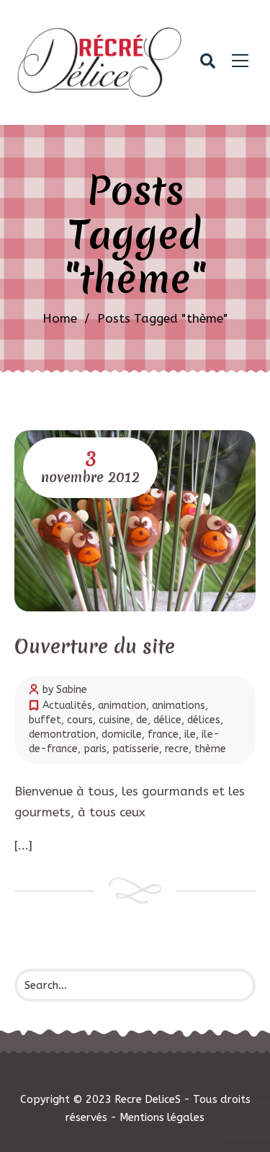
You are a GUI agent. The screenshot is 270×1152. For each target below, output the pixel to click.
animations (178, 705)
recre (177, 749)
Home (59, 318)
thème (210, 749)
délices (203, 720)
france (163, 734)
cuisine (114, 720)
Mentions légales (162, 1117)
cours (80, 720)
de (142, 720)
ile (190, 734)
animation (122, 705)
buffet (45, 720)
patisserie (135, 749)
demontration (62, 734)
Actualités (67, 705)
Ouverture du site (94, 646)
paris (95, 749)
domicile (122, 734)
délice (167, 720)
